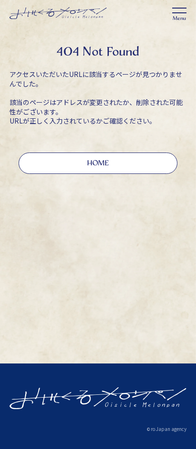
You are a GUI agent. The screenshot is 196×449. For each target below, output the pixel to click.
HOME (98, 162)
